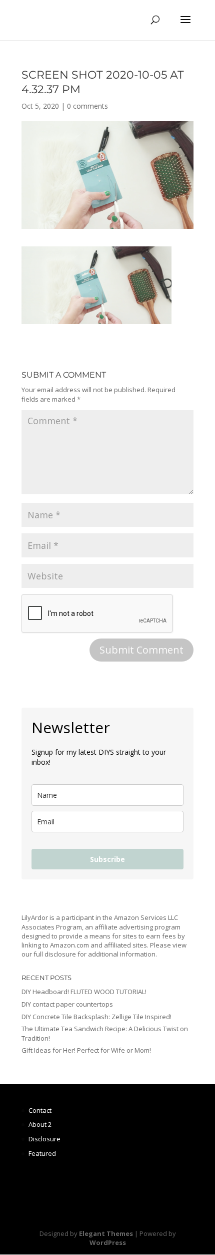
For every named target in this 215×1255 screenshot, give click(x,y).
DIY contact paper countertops (67, 1004)
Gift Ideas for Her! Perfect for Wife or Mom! (86, 1050)
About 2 (40, 1124)
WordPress (108, 1242)
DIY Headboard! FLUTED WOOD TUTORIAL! (84, 991)
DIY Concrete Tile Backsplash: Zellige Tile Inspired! (97, 1016)
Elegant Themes (106, 1233)
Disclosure (44, 1138)
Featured (42, 1153)
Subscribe (107, 859)
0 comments (87, 106)
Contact (40, 1110)
